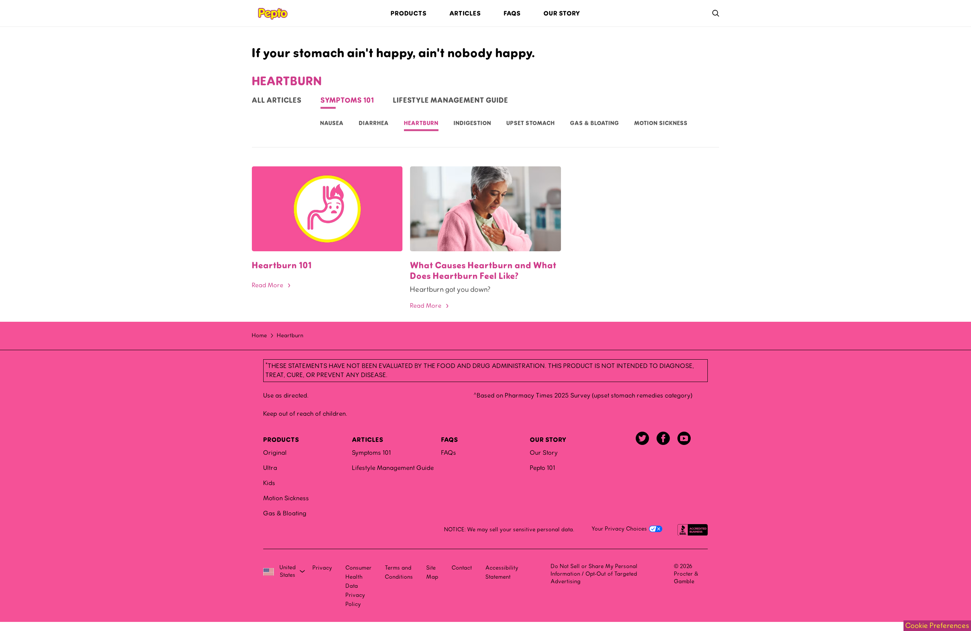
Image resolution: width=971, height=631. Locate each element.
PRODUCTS (281, 439)
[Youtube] (684, 438)
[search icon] (715, 13)
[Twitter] (642, 438)
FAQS (449, 439)
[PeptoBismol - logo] (272, 13)
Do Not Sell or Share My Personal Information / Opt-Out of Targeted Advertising (594, 574)
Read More (267, 285)
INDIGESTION (472, 123)
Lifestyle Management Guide (393, 467)
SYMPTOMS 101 (347, 100)
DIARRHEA (374, 123)
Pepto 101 (542, 467)
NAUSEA (332, 123)
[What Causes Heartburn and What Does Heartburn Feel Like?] (485, 208)
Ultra (270, 467)
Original (275, 452)
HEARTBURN (421, 123)
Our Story (544, 452)
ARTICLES (367, 439)
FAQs (448, 452)
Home (259, 335)
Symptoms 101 (371, 452)
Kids (269, 483)
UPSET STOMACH (530, 123)
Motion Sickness (661, 123)
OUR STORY (548, 439)
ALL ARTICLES (277, 100)
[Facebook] (663, 438)
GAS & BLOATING (594, 123)
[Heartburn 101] (327, 208)
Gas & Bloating (284, 513)
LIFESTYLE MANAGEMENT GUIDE (450, 100)
